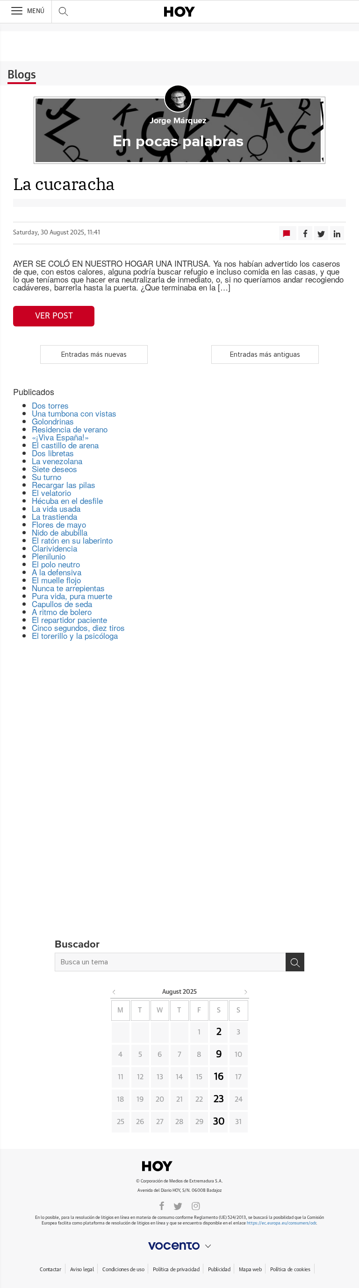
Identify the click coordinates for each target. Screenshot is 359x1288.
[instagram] (196, 1205)
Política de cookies (290, 1269)
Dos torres (50, 405)
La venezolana (57, 461)
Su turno (46, 476)
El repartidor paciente (69, 619)
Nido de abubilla (59, 532)
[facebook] (161, 1205)
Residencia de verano (70, 429)
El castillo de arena (65, 445)
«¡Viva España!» (60, 437)
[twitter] (177, 1205)
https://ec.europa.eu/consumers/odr (281, 1223)
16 (219, 1077)
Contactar (50, 1269)
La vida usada (56, 508)
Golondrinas (53, 421)
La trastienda (54, 516)
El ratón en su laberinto (72, 540)
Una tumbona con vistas (74, 413)
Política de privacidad (176, 1269)
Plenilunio (48, 556)
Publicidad (219, 1269)
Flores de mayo (59, 524)
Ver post (54, 316)
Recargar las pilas (63, 484)
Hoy (179, 1166)
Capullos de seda (62, 603)
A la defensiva (56, 572)
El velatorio (51, 492)
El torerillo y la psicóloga (75, 635)
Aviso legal (82, 1269)
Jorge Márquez (178, 121)
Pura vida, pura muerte (72, 596)
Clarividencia (54, 548)
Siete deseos (54, 468)
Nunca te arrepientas (68, 588)
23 (219, 1099)
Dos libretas (53, 453)
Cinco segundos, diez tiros (78, 627)
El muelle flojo (56, 580)
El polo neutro (56, 564)
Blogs (21, 75)
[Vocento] (179, 1246)
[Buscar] (295, 962)
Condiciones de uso (123, 1269)
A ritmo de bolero (62, 611)
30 (219, 1121)
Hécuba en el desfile (67, 500)
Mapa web (250, 1269)
